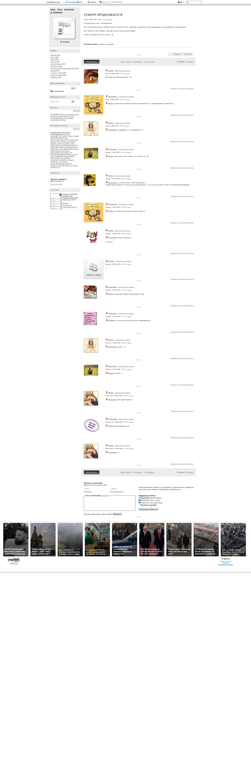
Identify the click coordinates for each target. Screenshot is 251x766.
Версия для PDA (225, 561)
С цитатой (181, 88)
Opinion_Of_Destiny (68, 142)
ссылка (127, 73)
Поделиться (187, 54)
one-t (75, 147)
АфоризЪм (54, 77)
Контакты (226, 563)
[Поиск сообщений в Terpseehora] (73, 88)
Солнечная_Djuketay (58, 160)
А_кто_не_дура (56, 184)
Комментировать (91, 61)
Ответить (173, 88)
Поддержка (179, 2)
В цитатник (190, 88)
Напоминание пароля (117, 491)
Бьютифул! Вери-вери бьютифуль (63, 68)
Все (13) (77, 111)
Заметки (53, 55)
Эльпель (69, 164)
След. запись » (149, 62)
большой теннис (73, 114)
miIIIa (56, 147)
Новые (190, 62)
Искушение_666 (66, 153)
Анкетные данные (57, 75)
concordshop (65, 145)
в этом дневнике (58, 91)
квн (51, 116)
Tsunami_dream (56, 143)
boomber (111, 261)
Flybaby (76, 136)
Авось (104, 2)
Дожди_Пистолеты (62, 151)
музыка (60, 116)
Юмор (52, 60)
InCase (65, 138)
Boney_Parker (68, 136)
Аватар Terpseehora (64, 28)
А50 (56, 149)
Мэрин (72, 156)
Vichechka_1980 (68, 143)
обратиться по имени (122, 71)
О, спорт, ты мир (56, 73)
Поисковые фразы (70, 207)
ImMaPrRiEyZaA (56, 138)
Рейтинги (93, 2)
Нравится (177, 54)
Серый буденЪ (56, 64)
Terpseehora (51, 13)
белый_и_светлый (57, 165)
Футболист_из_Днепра (59, 162)
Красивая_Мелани (62, 156)
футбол (63, 120)
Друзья (59, 9)
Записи (52, 9)
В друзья (66, 42)
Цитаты (53, 62)
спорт (72, 116)
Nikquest (53, 142)
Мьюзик (53, 71)
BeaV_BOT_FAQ (56, 136)
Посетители (67, 205)
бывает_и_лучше (71, 165)
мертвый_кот (55, 167)
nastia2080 (69, 147)
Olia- (59, 142)
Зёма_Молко (55, 153)
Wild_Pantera (55, 145)
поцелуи (66, 116)
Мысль (52, 57)
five (51, 114)
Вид (182, 3)
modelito (62, 147)
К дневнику (137, 62)
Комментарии (69, 9)
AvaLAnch (66, 134)
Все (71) (77, 129)
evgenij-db (74, 145)
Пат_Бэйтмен (65, 158)
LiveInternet (54, 2)
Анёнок (70, 149)
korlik (52, 147)
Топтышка (70, 160)
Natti (76, 140)
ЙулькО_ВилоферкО (58, 154)
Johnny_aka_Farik (57, 140)
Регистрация (72, 2)
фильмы (70, 118)
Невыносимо (55, 158)
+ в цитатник (107, 19)
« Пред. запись (125, 62)
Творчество (54, 66)
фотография (55, 120)
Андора (76, 149)
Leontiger (71, 140)
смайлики (104, 496)
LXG (65, 140)
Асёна (52, 151)
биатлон (63, 114)
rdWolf (52, 149)
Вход (80, 2)
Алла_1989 (63, 149)
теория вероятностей (58, 118)
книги (55, 116)
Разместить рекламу (225, 564)
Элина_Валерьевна (57, 164)
